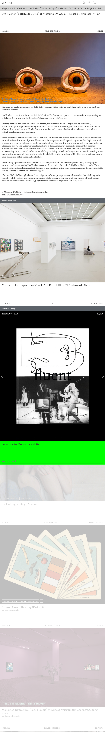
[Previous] (2, 243)
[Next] (103, 243)
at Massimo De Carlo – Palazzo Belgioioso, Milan (25, 192)
